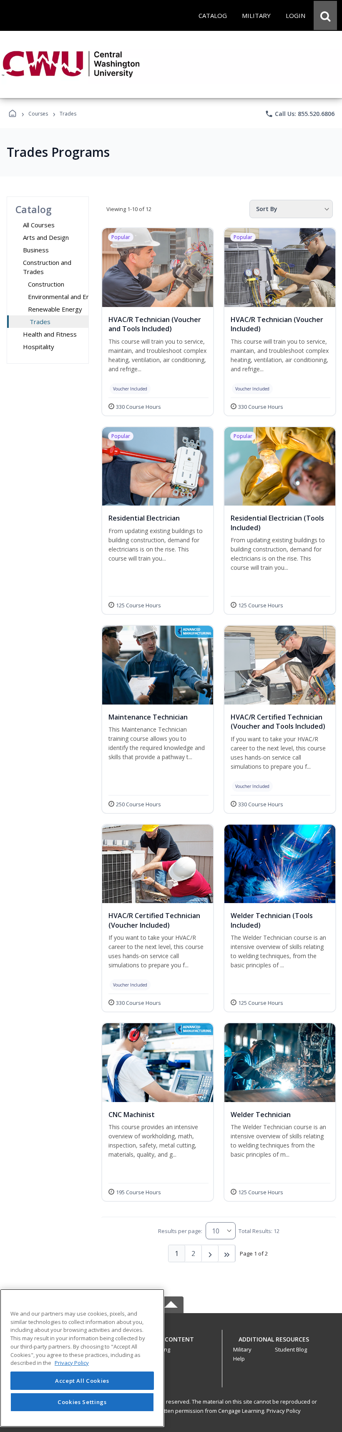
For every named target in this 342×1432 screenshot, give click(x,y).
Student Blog (291, 1349)
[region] (82, 1358)
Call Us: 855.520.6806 (299, 114)
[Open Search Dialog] (325, 15)
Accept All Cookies (82, 1380)
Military (242, 1349)
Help (239, 1358)
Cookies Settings (82, 1402)
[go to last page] (227, 1253)
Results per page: (180, 1231)
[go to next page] (210, 1253)
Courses (38, 113)
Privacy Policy (284, 1410)
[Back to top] (171, 1344)
